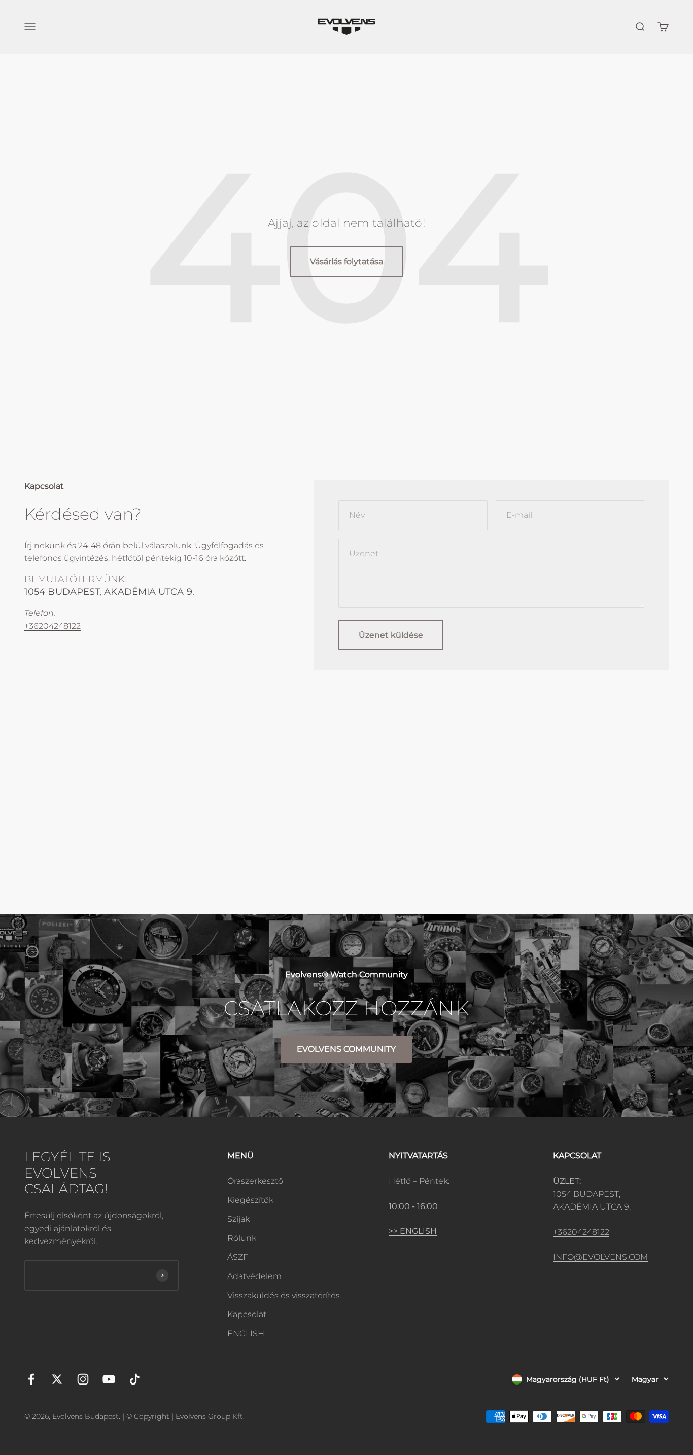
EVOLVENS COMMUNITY (346, 1049)
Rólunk (241, 1238)
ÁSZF (237, 1257)
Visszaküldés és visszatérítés (283, 1295)
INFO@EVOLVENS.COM (600, 1257)
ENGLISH (245, 1333)
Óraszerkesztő (255, 1181)
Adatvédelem (254, 1276)
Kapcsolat (246, 1314)
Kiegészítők (250, 1200)
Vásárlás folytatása (346, 261)
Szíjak (238, 1219)
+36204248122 (52, 626)
